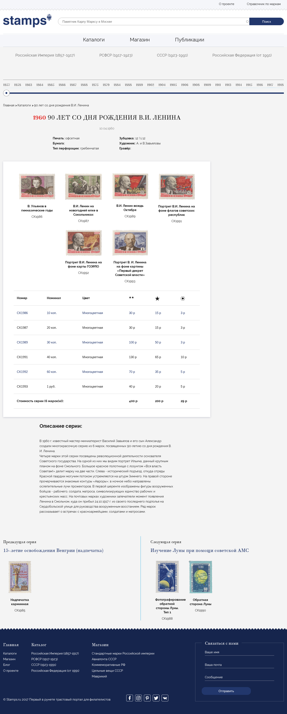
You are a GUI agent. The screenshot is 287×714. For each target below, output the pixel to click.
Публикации (189, 40)
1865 (50, 85)
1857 (6, 85)
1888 (128, 85)
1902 (150, 85)
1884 (117, 85)
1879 (106, 85)
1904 (162, 85)
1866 (62, 85)
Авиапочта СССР (104, 659)
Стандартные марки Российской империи (123, 653)
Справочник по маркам (264, 4)
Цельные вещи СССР (107, 671)
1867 (73, 85)
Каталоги (94, 40)
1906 (184, 85)
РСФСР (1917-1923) (116, 55)
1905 (173, 85)
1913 (228, 85)
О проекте (226, 4)
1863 (28, 85)
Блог (6, 665)
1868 (84, 85)
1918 (280, 85)
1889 (139, 85)
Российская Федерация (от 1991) (242, 55)
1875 (95, 85)
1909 (207, 85)
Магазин (140, 40)
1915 (249, 85)
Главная (8, 105)
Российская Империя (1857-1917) (45, 55)
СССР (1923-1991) (172, 55)
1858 (17, 85)
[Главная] (27, 21)
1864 (39, 85)
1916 (260, 85)
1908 (196, 85)
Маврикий (99, 676)
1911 (218, 85)
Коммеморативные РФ (108, 665)
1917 (270, 85)
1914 (239, 85)
